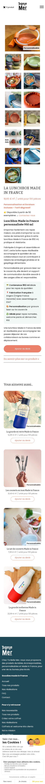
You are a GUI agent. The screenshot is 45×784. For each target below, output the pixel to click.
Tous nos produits (10, 685)
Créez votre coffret (11, 718)
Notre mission (8, 730)
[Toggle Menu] (42, 7)
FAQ (4, 693)
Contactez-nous (27, 215)
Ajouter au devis (22, 348)
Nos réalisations (9, 689)
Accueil (5, 681)
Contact (6, 697)
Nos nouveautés (10, 710)
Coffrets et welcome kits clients (17, 726)
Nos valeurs (7, 734)
